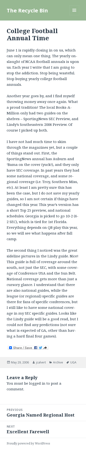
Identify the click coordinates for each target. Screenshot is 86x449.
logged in (37, 383)
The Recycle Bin (27, 10)
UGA (73, 362)
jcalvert (41, 362)
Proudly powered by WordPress (28, 443)
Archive (58, 362)
